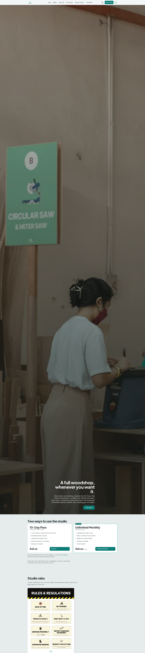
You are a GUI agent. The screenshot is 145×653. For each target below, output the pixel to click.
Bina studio (69, 2)
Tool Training (63, 555)
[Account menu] (115, 2)
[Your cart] (102, 2)
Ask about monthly (102, 548)
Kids (49, 2)
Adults (55, 2)
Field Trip (61, 2)
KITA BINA (34, 2)
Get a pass (89, 507)
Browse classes (79, 2)
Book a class (109, 2)
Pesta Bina (89, 2)
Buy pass (53, 548)
